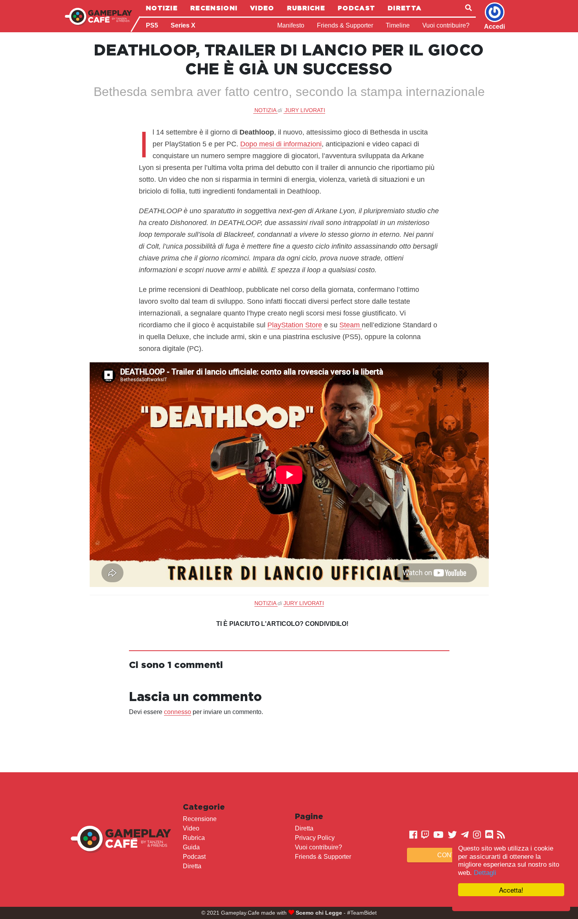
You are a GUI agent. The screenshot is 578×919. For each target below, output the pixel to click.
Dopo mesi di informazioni (281, 144)
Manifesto (290, 25)
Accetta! (511, 890)
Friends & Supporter (345, 25)
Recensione (200, 819)
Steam (350, 325)
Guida (191, 847)
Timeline (398, 25)
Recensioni (213, 7)
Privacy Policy (315, 837)
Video (262, 7)
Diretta (405, 7)
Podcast (356, 7)
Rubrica (194, 837)
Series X (183, 25)
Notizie (162, 7)
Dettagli (485, 873)
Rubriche (306, 7)
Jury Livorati (305, 110)
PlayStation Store (294, 325)
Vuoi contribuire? (445, 25)
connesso (177, 712)
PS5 (152, 25)
